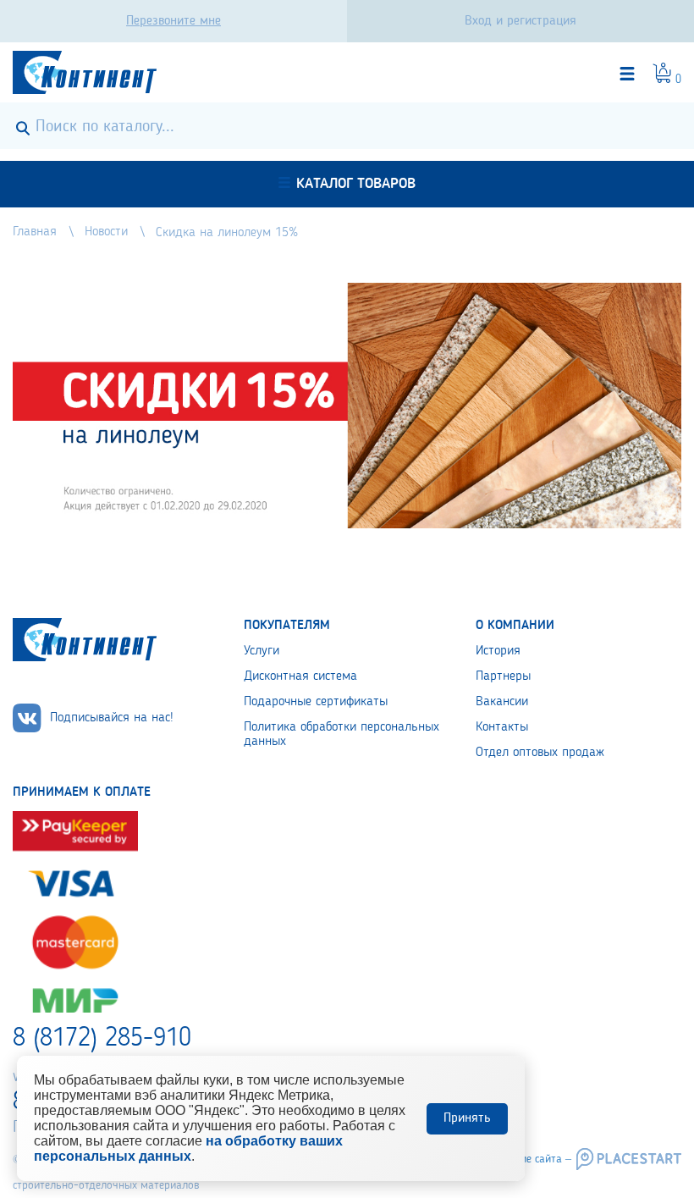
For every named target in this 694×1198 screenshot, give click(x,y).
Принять (467, 1118)
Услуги (261, 651)
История (498, 651)
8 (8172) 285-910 (102, 1039)
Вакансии (502, 702)
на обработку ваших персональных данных (188, 1148)
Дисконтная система (300, 676)
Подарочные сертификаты (316, 702)
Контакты (502, 727)
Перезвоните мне (173, 21)
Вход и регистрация (520, 21)
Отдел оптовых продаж (540, 752)
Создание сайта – (528, 1159)
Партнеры (503, 676)
